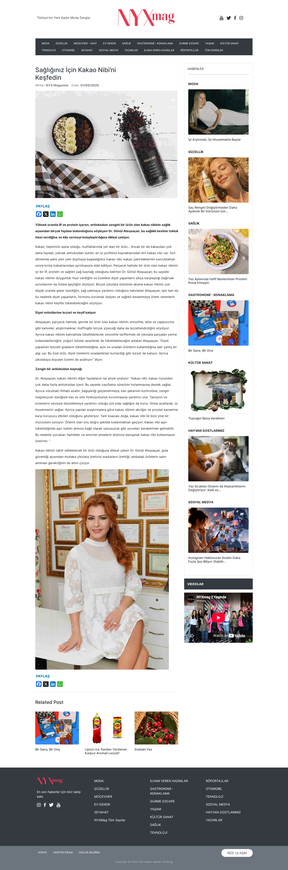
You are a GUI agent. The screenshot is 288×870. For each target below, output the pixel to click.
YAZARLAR (131, 50)
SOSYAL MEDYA (108, 50)
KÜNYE (42, 852)
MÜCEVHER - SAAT (85, 43)
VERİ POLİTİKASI (63, 852)
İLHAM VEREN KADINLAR (159, 50)
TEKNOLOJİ (49, 50)
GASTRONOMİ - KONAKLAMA (155, 43)
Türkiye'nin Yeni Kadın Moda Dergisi (63, 18)
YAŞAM (209, 43)
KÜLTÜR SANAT (229, 43)
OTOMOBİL (68, 50)
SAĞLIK (126, 43)
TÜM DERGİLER (214, 50)
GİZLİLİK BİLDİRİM (89, 852)
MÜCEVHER (103, 796)
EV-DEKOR (109, 43)
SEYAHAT (87, 50)
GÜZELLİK (61, 43)
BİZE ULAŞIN (237, 853)
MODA (45, 43)
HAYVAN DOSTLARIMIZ (223, 812)
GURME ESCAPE (189, 43)
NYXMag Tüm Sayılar (109, 820)
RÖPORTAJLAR (189, 50)
